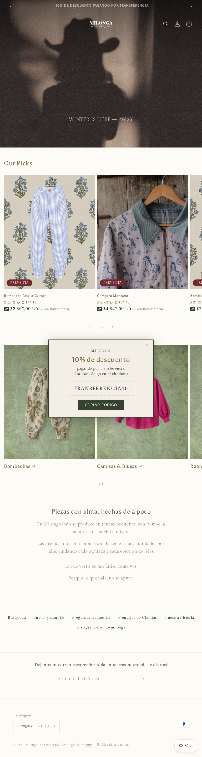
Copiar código (101, 405)
